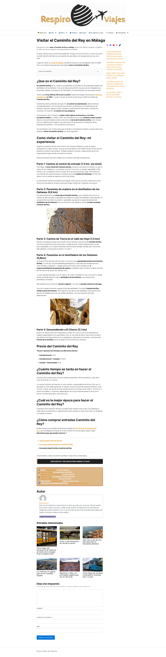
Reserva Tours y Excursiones (51, 474)
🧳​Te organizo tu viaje (95, 33)
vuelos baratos (51, 470)
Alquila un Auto (46, 477)
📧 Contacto (109, 33)
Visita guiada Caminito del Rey (50, 441)
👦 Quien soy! (42, 33)
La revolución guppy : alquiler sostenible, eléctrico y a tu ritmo (114, 94)
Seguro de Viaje (56, 481)
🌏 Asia (51, 33)
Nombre (40, 608)
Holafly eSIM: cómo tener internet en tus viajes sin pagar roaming (115, 75)
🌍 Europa (82, 33)
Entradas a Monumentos (50, 479)
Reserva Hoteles (47, 472)
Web (38, 626)
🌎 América (73, 33)
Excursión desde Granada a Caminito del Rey (56, 444)
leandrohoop (44, 503)
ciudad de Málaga (56, 63)
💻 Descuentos (121, 33)
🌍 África (62, 33)
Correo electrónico (45, 617)
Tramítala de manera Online (78, 483)
